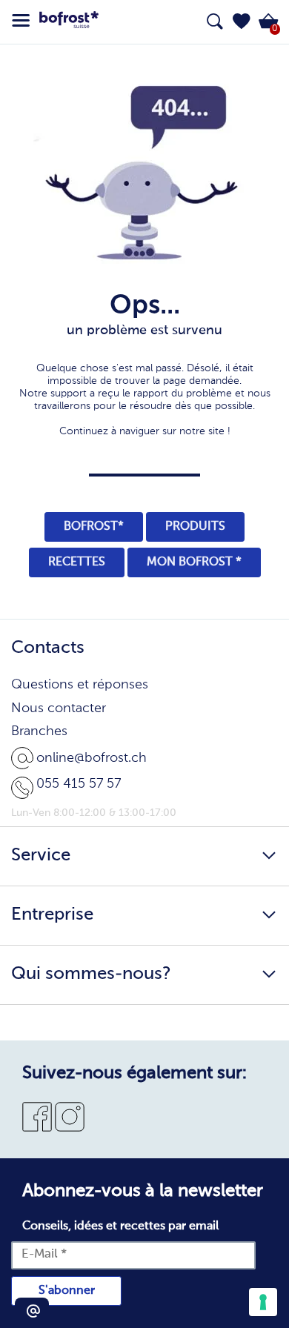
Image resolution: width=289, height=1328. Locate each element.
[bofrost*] (69, 22)
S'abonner (67, 1291)
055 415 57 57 (78, 784)
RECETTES (76, 562)
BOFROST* (94, 527)
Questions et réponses (79, 684)
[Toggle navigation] (20, 20)
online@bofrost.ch (91, 758)
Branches (39, 731)
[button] (241, 21)
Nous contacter (58, 708)
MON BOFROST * (194, 562)
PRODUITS (195, 527)
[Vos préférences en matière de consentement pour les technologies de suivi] (263, 1302)
